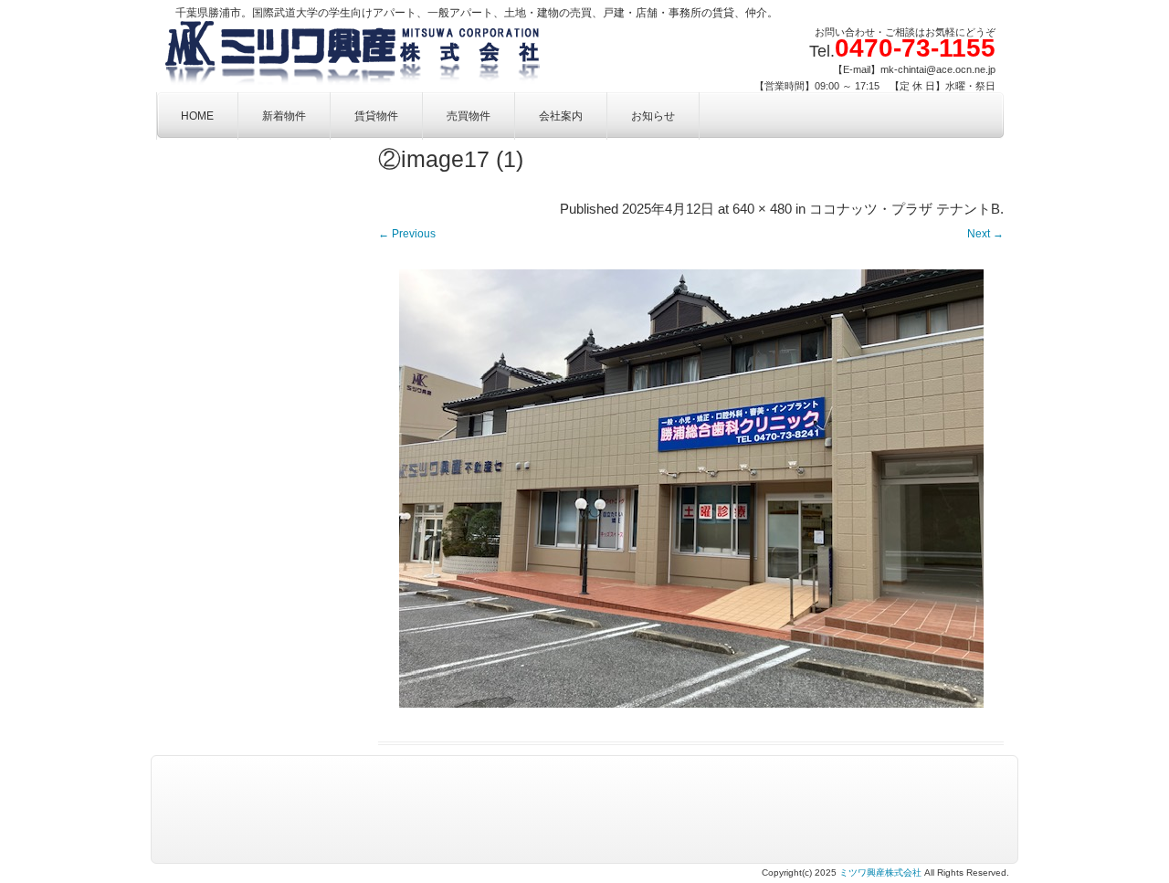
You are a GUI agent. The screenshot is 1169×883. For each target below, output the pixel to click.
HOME (197, 116)
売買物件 (468, 116)
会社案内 (561, 116)
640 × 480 (762, 209)
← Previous (407, 233)
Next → (985, 233)
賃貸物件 (376, 116)
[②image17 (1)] (691, 488)
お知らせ (653, 116)
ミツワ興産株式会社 (880, 872)
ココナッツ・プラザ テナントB (904, 209)
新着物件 (284, 116)
